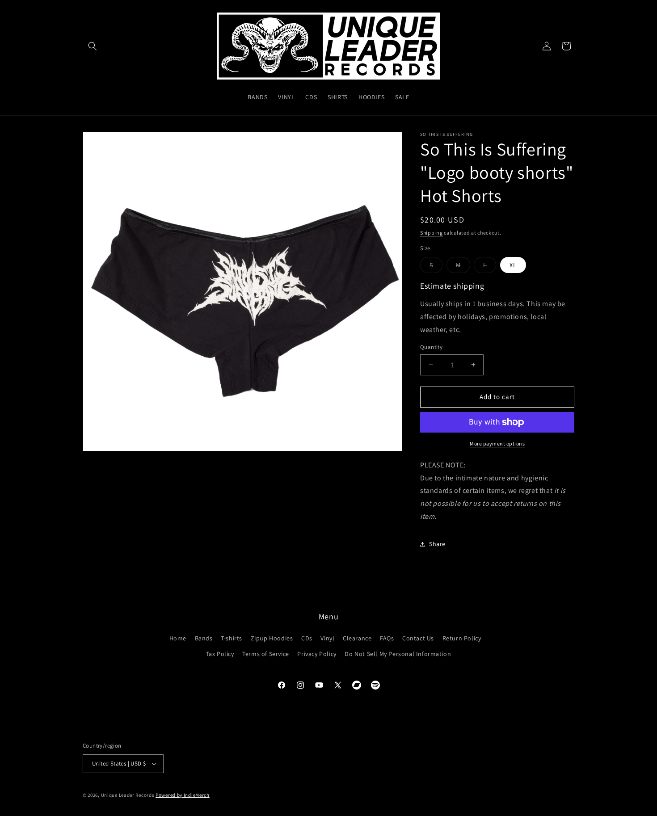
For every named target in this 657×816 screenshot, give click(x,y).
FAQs (387, 638)
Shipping (431, 232)
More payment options (497, 443)
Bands (204, 638)
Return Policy (461, 638)
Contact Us (418, 638)
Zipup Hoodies (272, 638)
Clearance (357, 638)
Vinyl (327, 638)
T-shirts (231, 638)
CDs (306, 638)
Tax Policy (220, 654)
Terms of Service (265, 654)
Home (177, 638)
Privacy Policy (316, 654)
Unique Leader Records (128, 795)
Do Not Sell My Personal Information (398, 654)
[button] (92, 46)
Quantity (431, 347)
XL (513, 265)
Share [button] (437, 544)
